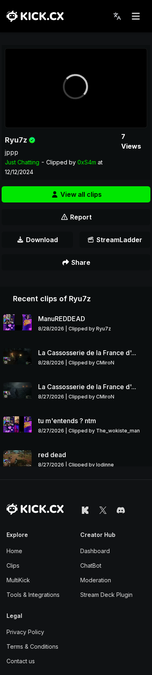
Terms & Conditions (32, 646)
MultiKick (18, 580)
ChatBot (90, 565)
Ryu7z (16, 140)
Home (14, 550)
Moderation (95, 580)
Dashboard (95, 550)
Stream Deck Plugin (106, 594)
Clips (12, 565)
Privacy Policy (25, 631)
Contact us (20, 661)
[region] (76, 88)
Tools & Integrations (33, 594)
